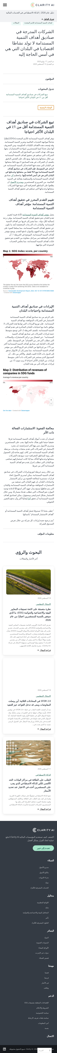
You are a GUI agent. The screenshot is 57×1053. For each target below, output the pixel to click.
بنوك (47, 882)
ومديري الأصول (16, 182)
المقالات (16, 23)
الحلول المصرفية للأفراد (40, 923)
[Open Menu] (5, 4)
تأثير (47, 918)
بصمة (47, 1028)
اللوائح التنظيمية (43, 902)
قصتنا (47, 972)
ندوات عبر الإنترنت (42, 953)
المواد (46, 937)
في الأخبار (45, 983)
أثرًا (29, 498)
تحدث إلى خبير (43, 848)
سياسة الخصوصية (42, 1013)
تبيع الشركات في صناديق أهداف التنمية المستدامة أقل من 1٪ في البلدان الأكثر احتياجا (27, 96)
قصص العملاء (44, 958)
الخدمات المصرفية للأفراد (39, 888)
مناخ (47, 907)
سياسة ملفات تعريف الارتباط (38, 1018)
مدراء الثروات (44, 877)
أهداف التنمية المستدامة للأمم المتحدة (38, 23)
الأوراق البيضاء (43, 948)
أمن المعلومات (43, 1023)
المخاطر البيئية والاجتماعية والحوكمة (36, 912)
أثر (12, 175)
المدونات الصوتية (42, 942)
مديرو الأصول (44, 867)
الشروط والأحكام (42, 1008)
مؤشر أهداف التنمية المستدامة (35, 214)
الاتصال (50, 1036)
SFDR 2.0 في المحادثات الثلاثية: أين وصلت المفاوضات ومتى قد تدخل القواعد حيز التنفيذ (29, 702)
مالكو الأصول (44, 872)
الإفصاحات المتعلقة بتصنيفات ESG (37, 1002)
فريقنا (46, 978)
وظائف (46, 988)
